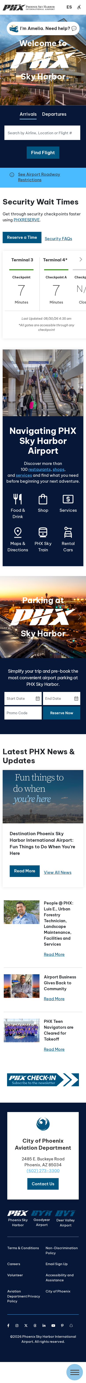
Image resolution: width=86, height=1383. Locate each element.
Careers (13, 1264)
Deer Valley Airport (65, 1222)
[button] (43, 1184)
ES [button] (69, 7)
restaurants (39, 469)
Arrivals (28, 114)
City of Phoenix (58, 1291)
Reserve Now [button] (61, 713)
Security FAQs (58, 238)
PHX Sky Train (43, 539)
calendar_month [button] (37, 698)
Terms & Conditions (23, 1248)
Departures (54, 114)
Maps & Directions (17, 539)
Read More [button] (24, 870)
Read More (54, 954)
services (24, 475)
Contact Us (43, 1183)
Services (68, 503)
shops (58, 469)
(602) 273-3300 (43, 1170)
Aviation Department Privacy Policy (23, 1296)
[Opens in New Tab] (43, 1079)
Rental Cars (68, 539)
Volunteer (15, 1275)
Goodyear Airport (42, 1222)
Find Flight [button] (43, 152)
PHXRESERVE (27, 219)
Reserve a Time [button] (22, 237)
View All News (57, 872)
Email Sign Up (57, 1264)
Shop (43, 503)
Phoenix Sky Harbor (18, 1222)
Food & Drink (18, 506)
